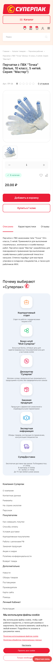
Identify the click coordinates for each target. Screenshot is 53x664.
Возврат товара (10, 561)
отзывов (43, 83)
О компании (8, 490)
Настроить (26, 645)
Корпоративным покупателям (16, 536)
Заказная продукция (12, 546)
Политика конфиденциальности (17, 556)
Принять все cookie (26, 650)
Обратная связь (42, 659)
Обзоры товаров (10, 577)
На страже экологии (12, 505)
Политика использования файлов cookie (20, 636)
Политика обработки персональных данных (22, 640)
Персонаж (7, 510)
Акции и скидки (10, 551)
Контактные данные (12, 495)
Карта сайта (8, 592)
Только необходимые (26, 658)
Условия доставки (11, 531)
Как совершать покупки (13, 522)
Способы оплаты (10, 526)
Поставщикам (9, 582)
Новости (6, 572)
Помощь (6, 597)
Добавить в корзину (27, 197)
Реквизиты (7, 500)
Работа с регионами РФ (13, 541)
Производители (10, 587)
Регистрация (8, 608)
